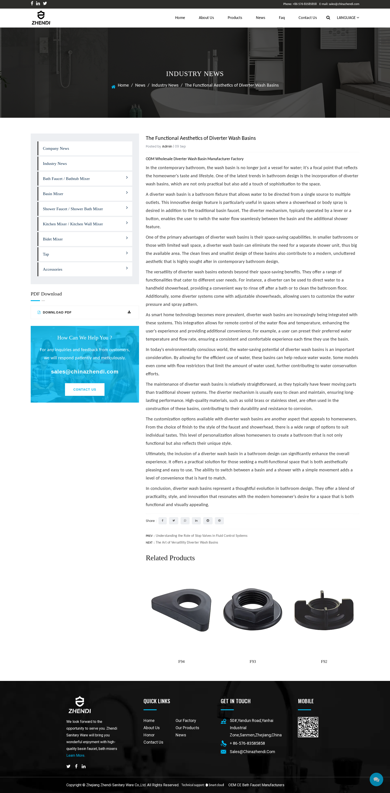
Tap (46, 254)
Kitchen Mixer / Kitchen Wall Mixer (73, 224)
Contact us (308, 18)
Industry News (165, 85)
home (180, 18)
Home (123, 85)
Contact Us (84, 389)
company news (56, 148)
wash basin (224, 168)
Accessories (52, 269)
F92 (324, 661)
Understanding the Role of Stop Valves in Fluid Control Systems (201, 536)
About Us (206, 18)
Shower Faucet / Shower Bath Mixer (73, 209)
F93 (253, 661)
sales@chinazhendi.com (84, 372)
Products (235, 18)
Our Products (187, 727)
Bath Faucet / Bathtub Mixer (66, 178)
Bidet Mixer (53, 239)
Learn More (75, 755)
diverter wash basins (192, 488)
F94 (181, 661)
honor (149, 735)
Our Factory (186, 720)
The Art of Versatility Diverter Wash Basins (187, 542)
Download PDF (57, 312)
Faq (282, 18)
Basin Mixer (53, 193)
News (260, 18)
